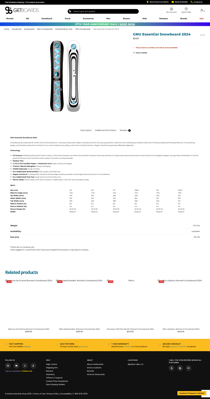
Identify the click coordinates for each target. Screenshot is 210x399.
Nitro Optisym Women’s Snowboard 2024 (181, 329)
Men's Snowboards (45, 29)
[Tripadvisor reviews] (188, 368)
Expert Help (186, 12)
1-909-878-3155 (80, 393)
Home (6, 29)
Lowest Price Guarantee (57, 381)
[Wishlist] (48, 283)
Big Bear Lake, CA (135, 364)
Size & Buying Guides (55, 384)
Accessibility (66, 393)
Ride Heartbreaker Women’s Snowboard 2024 (79, 329)
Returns (49, 371)
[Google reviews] (180, 368)
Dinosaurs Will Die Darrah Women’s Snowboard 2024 (130, 329)
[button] (200, 10)
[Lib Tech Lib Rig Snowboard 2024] (201, 35)
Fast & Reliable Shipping (14, 2)
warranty (127, 346)
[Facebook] (25, 366)
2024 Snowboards (82, 29)
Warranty (50, 374)
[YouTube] (16, 366)
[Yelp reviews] (171, 368)
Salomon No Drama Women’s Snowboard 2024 (28, 329)
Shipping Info (52, 367)
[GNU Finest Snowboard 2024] (203, 35)
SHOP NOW (127, 24)
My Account (171, 12)
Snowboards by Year (63, 29)
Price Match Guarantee (35, 2)
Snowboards (29, 29)
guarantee (83, 346)
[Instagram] (8, 366)
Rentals (90, 371)
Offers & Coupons (54, 377)
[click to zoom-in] (65, 76)
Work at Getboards (96, 374)
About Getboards (95, 364)
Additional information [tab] (105, 130)
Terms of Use (39, 393)
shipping (27, 346)
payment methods (178, 346)
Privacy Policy (53, 393)
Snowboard (16, 29)
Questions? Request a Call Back (191, 393)
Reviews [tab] (125, 130)
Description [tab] (86, 130)
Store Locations (94, 367)
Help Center (51, 364)
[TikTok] (33, 366)
